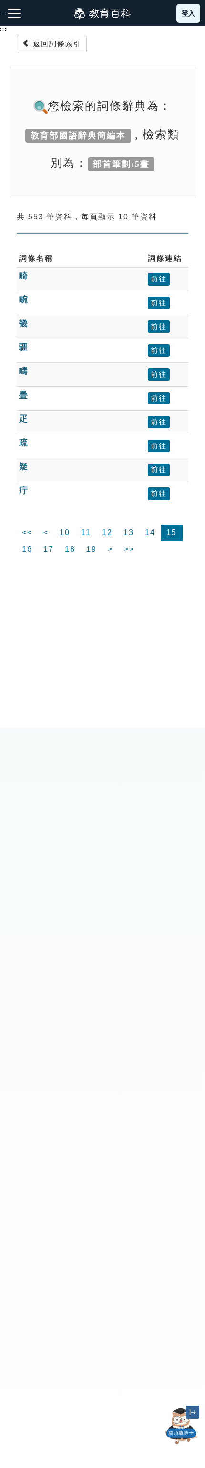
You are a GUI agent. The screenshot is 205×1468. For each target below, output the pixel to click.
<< (27, 532)
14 (150, 532)
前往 (159, 279)
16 (27, 549)
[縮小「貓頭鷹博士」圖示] (192, 1412)
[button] (181, 1444)
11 (86, 532)
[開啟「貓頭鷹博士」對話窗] (181, 1426)
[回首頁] (102, 13)
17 (48, 549)
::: (3, 29)
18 (70, 549)
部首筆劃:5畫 (121, 164)
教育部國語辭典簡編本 (78, 135)
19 (91, 549)
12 (107, 532)
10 (65, 532)
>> (129, 549)
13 (128, 532)
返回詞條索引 (56, 44)
